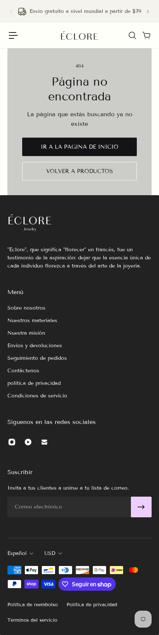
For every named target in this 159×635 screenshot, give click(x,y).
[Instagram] (12, 442)
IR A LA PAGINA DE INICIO (79, 147)
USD (49, 553)
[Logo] (79, 35)
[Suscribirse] (141, 507)
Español (17, 553)
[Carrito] (146, 35)
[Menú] (13, 35)
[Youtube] (28, 442)
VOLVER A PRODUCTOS (79, 171)
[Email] (44, 442)
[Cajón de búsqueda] (132, 35)
